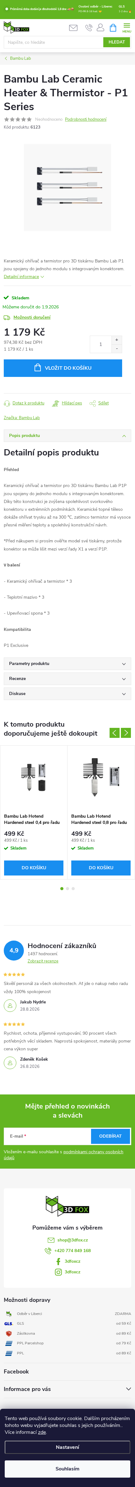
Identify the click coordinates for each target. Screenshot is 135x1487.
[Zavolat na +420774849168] (89, 28)
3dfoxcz (72, 1261)
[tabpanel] (34, 812)
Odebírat (110, 1136)
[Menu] (126, 27)
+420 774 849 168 (72, 1251)
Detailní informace (21, 277)
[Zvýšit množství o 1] (116, 340)
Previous (115, 733)
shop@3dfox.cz (72, 1240)
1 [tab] (61, 888)
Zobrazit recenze (43, 961)
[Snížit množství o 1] (116, 348)
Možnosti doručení (32, 317)
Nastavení (67, 1447)
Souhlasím (67, 1468)
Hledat (117, 42)
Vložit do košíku (68, 368)
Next (126, 733)
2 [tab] (67, 888)
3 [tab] (73, 888)
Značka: (22, 418)
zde (42, 1432)
